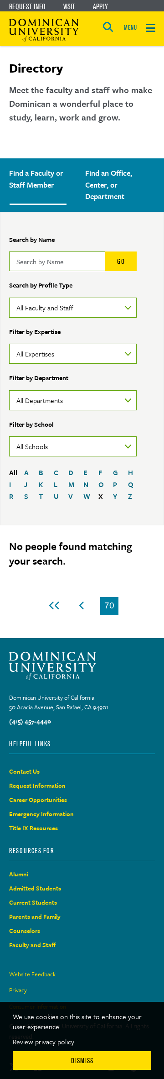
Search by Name (32, 239)
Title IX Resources (33, 828)
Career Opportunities (38, 799)
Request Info (27, 6)
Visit (69, 6)
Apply (100, 6)
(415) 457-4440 (30, 721)
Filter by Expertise (35, 331)
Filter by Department (38, 377)
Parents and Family (35, 916)
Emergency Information (41, 813)
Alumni (18, 874)
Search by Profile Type (40, 285)
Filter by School (31, 424)
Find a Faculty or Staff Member (36, 179)
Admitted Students (35, 888)
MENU (130, 27)
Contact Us (24, 771)
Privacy (18, 990)
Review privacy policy (43, 1042)
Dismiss (82, 1060)
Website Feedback (32, 974)
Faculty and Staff (32, 944)
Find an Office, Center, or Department (108, 185)
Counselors (24, 930)
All (13, 472)
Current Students (33, 902)
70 (111, 608)
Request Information (37, 785)
